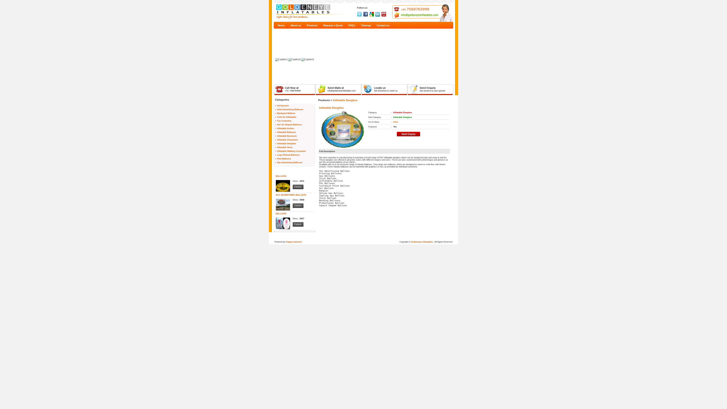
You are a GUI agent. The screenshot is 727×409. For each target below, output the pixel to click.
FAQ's (352, 25)
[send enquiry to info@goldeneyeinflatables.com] (432, 94)
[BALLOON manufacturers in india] (283, 181)
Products (312, 25)
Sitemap (366, 25)
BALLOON (281, 176)
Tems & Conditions (358, 235)
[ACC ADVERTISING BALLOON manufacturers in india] (283, 200)
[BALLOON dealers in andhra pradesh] (298, 188)
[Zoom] (343, 129)
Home (281, 25)
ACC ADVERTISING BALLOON (291, 195)
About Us (329, 235)
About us (295, 25)
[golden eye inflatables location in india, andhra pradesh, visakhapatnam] (384, 94)
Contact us (383, 25)
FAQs (370, 235)
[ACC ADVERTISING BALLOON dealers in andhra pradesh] (298, 207)
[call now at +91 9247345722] (292, 94)
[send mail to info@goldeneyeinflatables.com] (338, 94)
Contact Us (404, 235)
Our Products (341, 235)
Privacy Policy (381, 235)
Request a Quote (333, 25)
